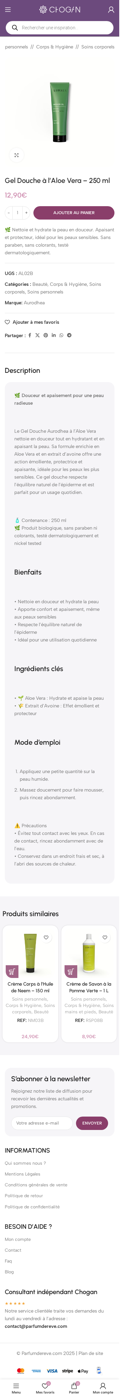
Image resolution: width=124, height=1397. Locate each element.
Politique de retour (24, 1195)
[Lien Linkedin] (54, 335)
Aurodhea (34, 303)
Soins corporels (97, 47)
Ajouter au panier (73, 212)
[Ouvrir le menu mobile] (8, 9)
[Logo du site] (60, 9)
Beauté (39, 284)
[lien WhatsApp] (61, 335)
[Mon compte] (111, 9)
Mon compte (18, 1239)
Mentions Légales (22, 1174)
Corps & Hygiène (54, 47)
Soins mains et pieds (89, 1009)
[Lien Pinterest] (46, 335)
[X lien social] (37, 335)
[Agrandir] (17, 155)
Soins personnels (45, 292)
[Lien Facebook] (29, 335)
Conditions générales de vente (36, 1185)
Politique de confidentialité (32, 1207)
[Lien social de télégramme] (69, 335)
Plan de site (91, 1353)
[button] (12, 971)
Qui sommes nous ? (25, 1163)
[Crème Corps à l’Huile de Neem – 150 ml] (30, 953)
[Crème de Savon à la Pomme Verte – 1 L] (89, 953)
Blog (9, 1272)
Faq (8, 1261)
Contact (13, 1250)
